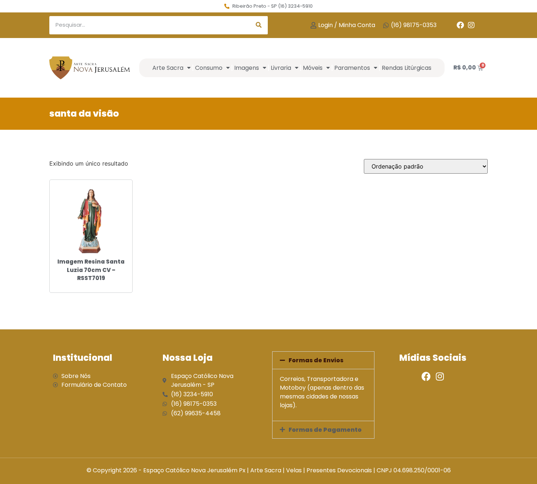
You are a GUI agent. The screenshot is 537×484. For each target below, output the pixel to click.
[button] (323, 360)
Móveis (313, 68)
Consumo (208, 68)
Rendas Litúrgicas (406, 68)
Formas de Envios (316, 360)
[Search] (259, 25)
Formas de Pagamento (325, 430)
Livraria (281, 68)
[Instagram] (471, 25)
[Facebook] (460, 25)
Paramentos (352, 68)
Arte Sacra (167, 68)
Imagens (246, 68)
